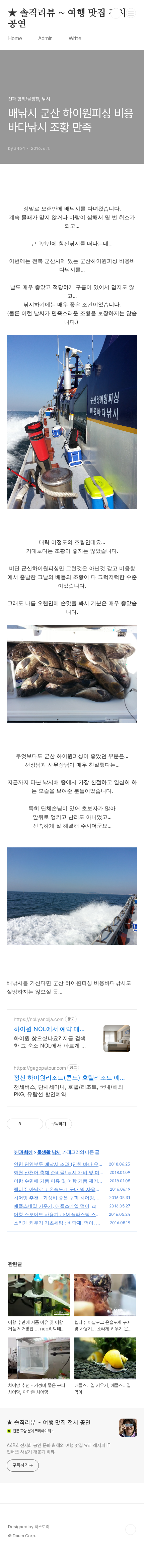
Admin (45, 38)
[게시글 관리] (35, 1124)
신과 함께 (23, 1152)
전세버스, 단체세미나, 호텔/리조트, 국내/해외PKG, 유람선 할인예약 (68, 1090)
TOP (130, 1529)
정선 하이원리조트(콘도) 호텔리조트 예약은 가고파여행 (70, 1078)
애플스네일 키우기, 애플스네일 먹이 (51, 1206)
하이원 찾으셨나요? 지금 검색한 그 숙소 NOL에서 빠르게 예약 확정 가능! (50, 1042)
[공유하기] (27, 1124)
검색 (116, 13)
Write (75, 38)
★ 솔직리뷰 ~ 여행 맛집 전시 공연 (67, 14)
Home (15, 38)
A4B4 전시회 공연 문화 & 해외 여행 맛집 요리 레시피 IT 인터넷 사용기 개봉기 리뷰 (59, 1448)
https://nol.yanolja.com (39, 1019)
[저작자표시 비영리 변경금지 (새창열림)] (81, 1124)
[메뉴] (131, 13)
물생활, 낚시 (49, 1152)
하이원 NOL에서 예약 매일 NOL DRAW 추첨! (50, 1029)
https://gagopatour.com (40, 1068)
